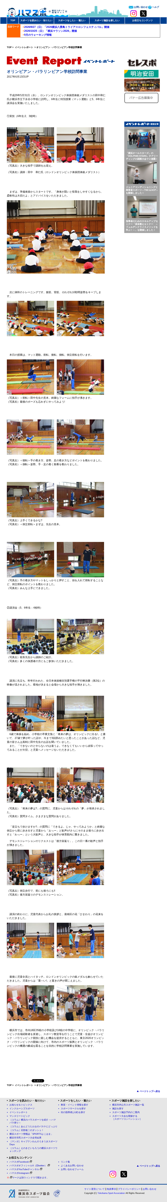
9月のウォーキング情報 (38, 34)
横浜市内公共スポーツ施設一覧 (128, 1105)
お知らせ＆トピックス (20, 1105)
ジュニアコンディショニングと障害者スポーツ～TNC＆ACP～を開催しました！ (142, 190)
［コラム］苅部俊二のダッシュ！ (26, 1130)
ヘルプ (155, 7)
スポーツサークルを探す (73, 1108)
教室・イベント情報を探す (74, 1105)
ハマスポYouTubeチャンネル (24, 1169)
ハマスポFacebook (19, 1162)
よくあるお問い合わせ (72, 1165)
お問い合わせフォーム (72, 1169)
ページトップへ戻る (150, 1091)
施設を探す (118, 1108)
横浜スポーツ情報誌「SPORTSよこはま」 (31, 1134)
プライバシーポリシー (129, 1189)
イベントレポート (24, 47)
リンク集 (65, 1162)
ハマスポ (37, 11)
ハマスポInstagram (19, 1173)
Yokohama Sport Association (111, 1193)
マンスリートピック (19, 1116)
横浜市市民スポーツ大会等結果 (25, 1137)
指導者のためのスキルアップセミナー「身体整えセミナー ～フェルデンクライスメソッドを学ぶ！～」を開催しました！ (142, 225)
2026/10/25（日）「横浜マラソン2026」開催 (50, 30)
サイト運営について (94, 1189)
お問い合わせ (140, 7)
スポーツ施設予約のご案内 (126, 1112)
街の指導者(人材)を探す (73, 1112)
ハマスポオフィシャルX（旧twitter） (28, 1165)
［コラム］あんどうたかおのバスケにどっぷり (33, 1126)
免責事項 (111, 1189)
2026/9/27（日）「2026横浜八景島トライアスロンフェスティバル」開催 (66, 27)
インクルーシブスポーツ (22, 1108)
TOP (12, 20)
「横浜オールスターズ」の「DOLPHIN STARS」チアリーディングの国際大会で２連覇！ (142, 156)
